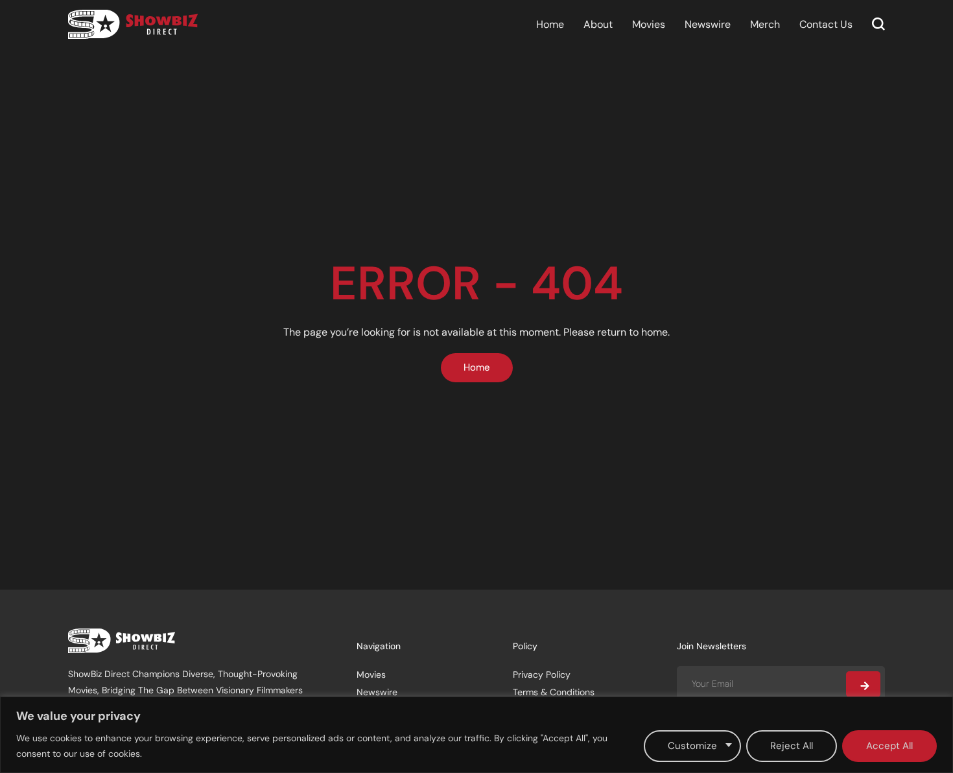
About (598, 24)
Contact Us (826, 24)
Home (550, 24)
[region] (476, 735)
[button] (878, 23)
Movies (648, 24)
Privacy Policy (542, 674)
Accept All (889, 745)
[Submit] (863, 684)
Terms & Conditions (553, 692)
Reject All (791, 745)
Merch (765, 24)
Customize (692, 745)
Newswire (708, 24)
